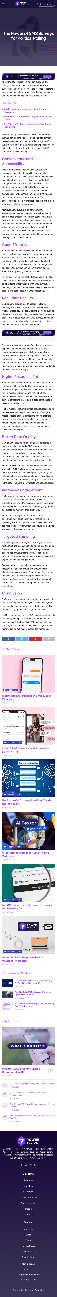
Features (28, 1180)
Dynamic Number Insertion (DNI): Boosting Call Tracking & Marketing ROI (33, 981)
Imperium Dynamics (34, 1290)
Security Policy (29, 1257)
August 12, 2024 (8, 912)
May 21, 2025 (20, 986)
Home (4, 68)
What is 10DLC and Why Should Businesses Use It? (21, 1070)
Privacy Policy (28, 1246)
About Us (28, 1229)
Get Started (46, 4)
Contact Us (28, 1214)
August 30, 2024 (9, 807)
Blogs (28, 1234)
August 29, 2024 (9, 860)
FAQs (28, 1240)
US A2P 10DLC (28, 1191)
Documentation (28, 1203)
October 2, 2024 (9, 755)
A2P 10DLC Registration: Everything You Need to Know (32, 1083)
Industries (28, 1186)
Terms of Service (28, 1251)
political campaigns (15, 276)
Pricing (28, 1208)
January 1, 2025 (8, 703)
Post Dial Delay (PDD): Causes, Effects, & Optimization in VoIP (33, 993)
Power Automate (28, 1197)
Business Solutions (15, 68)
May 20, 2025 (20, 998)
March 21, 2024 (8, 964)
